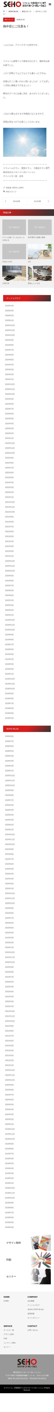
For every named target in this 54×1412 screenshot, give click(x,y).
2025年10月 (10, 785)
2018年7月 (9, 703)
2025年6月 (9, 805)
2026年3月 (9, 761)
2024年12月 (10, 325)
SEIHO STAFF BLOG (36, 1309)
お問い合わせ (33, 1330)
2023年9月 (9, 399)
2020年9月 (9, 576)
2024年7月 (9, 350)
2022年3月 (9, 487)
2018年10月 (10, 689)
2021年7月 (9, 527)
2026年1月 (9, 771)
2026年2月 (9, 766)
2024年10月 (10, 335)
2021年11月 (10, 507)
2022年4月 (9, 482)
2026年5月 (9, 751)
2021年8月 (9, 522)
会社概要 (31, 1301)
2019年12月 (10, 620)
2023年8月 (9, 404)
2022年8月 (9, 463)
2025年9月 (9, 790)
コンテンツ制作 (10, 1343)
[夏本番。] (39, 201)
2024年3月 (9, 370)
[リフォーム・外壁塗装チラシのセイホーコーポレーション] (24, 4)
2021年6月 (9, 532)
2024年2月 (9, 374)
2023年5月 (9, 419)
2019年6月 (9, 649)
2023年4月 (9, 424)
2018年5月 (9, 713)
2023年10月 (10, 394)
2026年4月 (9, 756)
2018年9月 (9, 694)
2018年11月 (10, 684)
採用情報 (31, 1314)
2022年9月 (9, 458)
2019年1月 (9, 674)
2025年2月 (9, 316)
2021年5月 (9, 536)
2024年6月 (9, 355)
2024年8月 (9, 345)
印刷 (5, 1338)
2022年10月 (10, 453)
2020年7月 (9, 586)
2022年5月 (9, 478)
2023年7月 (9, 409)
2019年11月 (10, 625)
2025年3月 (9, 311)
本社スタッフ (9, 19)
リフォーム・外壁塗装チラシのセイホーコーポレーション (24, 1388)
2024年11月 (10, 330)
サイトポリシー (34, 1318)
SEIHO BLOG (13, 11)
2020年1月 (9, 615)
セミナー (7, 1347)
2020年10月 (10, 571)
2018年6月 (9, 708)
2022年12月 (10, 443)
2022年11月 (10, 448)
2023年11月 (10, 389)
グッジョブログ (34, 1305)
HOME (6, 1301)
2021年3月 (9, 546)
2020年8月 (9, 581)
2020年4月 (9, 600)
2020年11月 (10, 566)
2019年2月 (9, 669)
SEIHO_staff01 (18, 188)
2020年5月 (9, 595)
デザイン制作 (9, 1334)
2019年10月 (10, 630)
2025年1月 (9, 320)
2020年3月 (9, 605)
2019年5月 (9, 654)
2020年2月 (9, 610)
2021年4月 (9, 541)
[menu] (49, 4)
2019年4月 (9, 659)
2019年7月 (9, 644)
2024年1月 (9, 379)
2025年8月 (9, 795)
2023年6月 (9, 414)
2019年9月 (9, 635)
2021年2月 (9, 551)
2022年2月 (9, 492)
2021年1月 (9, 556)
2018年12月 (10, 679)
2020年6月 (9, 590)
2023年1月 (9, 438)
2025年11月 (10, 781)
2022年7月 (9, 468)
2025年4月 (9, 306)
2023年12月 (10, 384)
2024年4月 (9, 365)
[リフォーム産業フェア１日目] (15, 201)
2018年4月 (9, 718)
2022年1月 (9, 497)
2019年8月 (9, 640)
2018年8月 (9, 698)
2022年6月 (9, 473)
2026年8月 (9, 736)
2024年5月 (9, 360)
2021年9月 (9, 517)
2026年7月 (9, 741)
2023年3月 (9, 428)
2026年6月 (9, 746)
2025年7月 (9, 800)
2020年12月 (10, 561)
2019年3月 (9, 664)
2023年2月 (9, 433)
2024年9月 (9, 340)
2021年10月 (10, 512)
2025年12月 (10, 776)
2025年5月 (9, 810)
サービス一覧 (9, 1330)
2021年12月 (10, 502)
